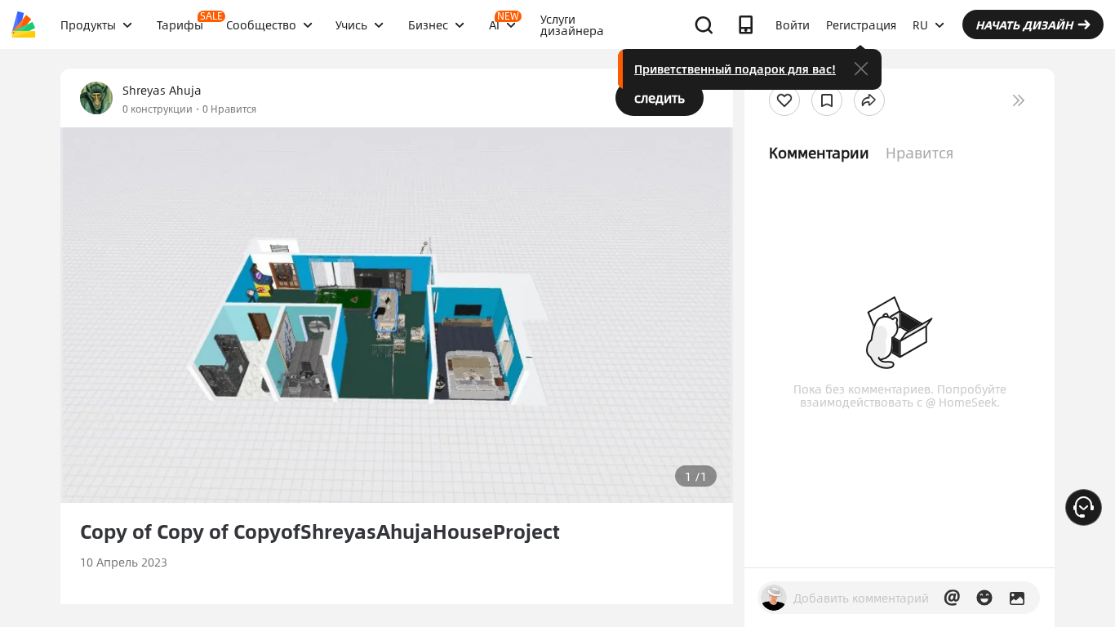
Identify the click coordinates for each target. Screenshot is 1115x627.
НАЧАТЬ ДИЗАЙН (1024, 24)
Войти (792, 24)
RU (920, 24)
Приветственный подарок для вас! (735, 68)
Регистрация (861, 24)
